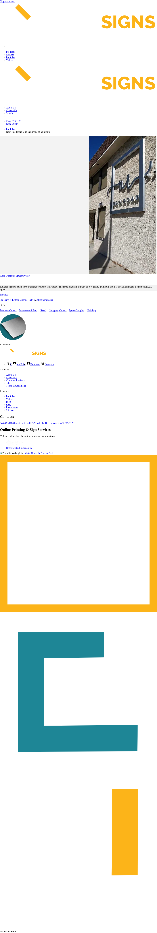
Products (10, 51)
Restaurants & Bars (28, 310)
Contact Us (11, 110)
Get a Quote (12, 124)
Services (10, 54)
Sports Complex (76, 310)
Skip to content (7, 1)
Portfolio (10, 57)
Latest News (12, 407)
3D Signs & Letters (9, 300)
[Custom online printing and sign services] (14, 445)
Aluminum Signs (44, 300)
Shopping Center (57, 310)
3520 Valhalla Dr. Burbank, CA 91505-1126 (52, 423)
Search (9, 113)
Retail (43, 310)
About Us (11, 107)
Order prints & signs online (19, 448)
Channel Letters (27, 300)
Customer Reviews (15, 380)
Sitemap (10, 410)
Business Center (8, 310)
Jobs (8, 383)
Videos (9, 60)
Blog (8, 401)
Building (91, 310)
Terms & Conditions (16, 385)
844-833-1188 (7, 423)
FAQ (8, 404)
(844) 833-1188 (13, 121)
